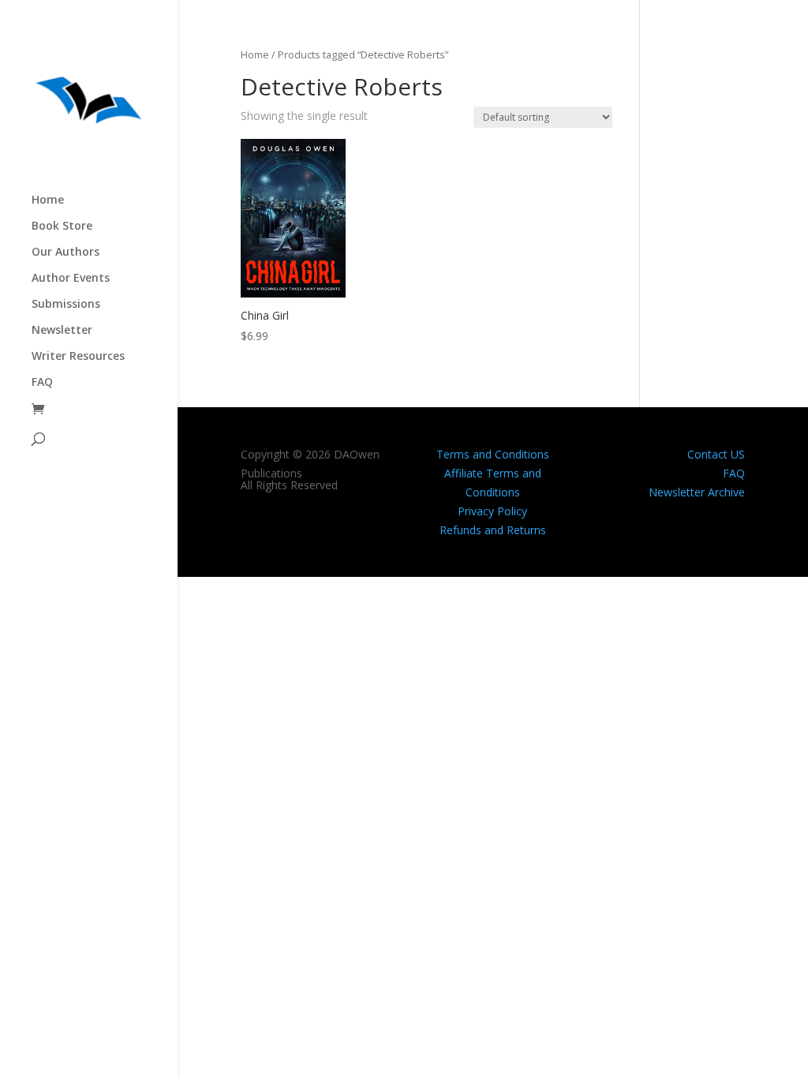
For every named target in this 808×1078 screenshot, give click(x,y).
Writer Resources (78, 356)
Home (48, 200)
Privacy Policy (492, 510)
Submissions (66, 304)
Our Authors (65, 252)
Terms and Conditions (492, 454)
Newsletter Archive (697, 492)
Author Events (71, 278)
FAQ (42, 382)
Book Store (62, 226)
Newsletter (62, 330)
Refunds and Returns (493, 529)
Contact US (716, 454)
